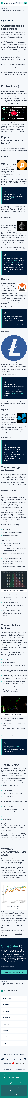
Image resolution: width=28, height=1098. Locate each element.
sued (12, 451)
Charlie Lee (8, 364)
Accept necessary (14, 1087)
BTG (18, 198)
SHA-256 (9, 369)
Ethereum (3, 222)
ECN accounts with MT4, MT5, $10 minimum (13, 10)
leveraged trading (6, 486)
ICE (24, 770)
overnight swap (7, 665)
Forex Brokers (7, 998)
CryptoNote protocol (20, 295)
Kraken (12, 477)
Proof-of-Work (13, 260)
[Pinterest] (8, 1059)
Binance (13, 777)
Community (6, 1024)
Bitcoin (3, 66)
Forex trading (5, 71)
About (4, 1043)
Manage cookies (14, 1091)
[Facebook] (20, 1059)
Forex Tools (6, 1004)
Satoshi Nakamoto (5, 164)
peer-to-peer (4, 46)
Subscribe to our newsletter (14, 972)
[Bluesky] (25, 1058)
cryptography (18, 37)
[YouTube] (2, 1059)
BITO (24, 834)
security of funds (7, 133)
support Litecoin (19, 401)
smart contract (19, 239)
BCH (12, 198)
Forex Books (6, 1017)
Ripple (2, 414)
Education (5, 1037)
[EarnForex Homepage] (8, 3)
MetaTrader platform (20, 681)
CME (19, 770)
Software (5, 1030)
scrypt (3, 369)
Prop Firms (6, 1011)
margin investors (12, 514)
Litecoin (3, 363)
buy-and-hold (18, 933)
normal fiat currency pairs (9, 635)
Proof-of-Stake (16, 262)
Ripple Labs (6, 422)
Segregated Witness (17, 393)
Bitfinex (3, 477)
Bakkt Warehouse (21, 773)
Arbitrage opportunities (9, 566)
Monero (3, 283)
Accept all (14, 1095)
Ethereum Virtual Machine (17, 240)
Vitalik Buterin (11, 223)
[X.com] (14, 1058)
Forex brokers (4, 632)
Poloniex (8, 477)
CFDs (15, 637)
